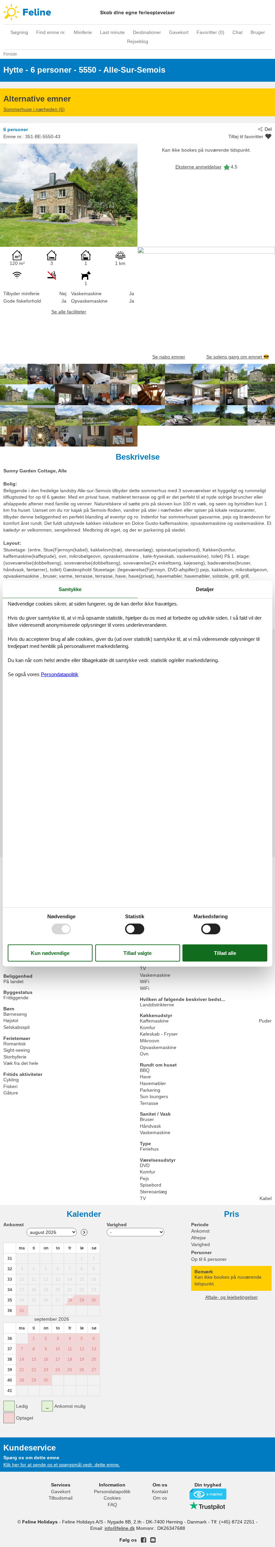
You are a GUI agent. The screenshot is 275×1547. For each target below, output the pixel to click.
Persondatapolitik (112, 1491)
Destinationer (147, 32)
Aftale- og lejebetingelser (231, 1297)
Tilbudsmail (60, 1498)
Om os (160, 1498)
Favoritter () (210, 32)
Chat (237, 32)
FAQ (112, 1504)
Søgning (19, 32)
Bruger (258, 32)
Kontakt (160, 1491)
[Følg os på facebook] (143, 1540)
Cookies (112, 1498)
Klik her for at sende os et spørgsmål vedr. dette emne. (61, 1464)
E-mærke (207, 1494)
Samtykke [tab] (70, 589)
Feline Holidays (137, 12)
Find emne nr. (51, 32)
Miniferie (83, 32)
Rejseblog (137, 41)
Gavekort (178, 32)
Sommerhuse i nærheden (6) (34, 109)
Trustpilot (207, 1505)
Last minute (112, 32)
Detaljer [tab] (205, 589)
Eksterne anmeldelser (198, 166)
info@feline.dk (120, 1528)
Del (268, 129)
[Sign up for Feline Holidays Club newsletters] (153, 1540)
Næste (84, 1232)
